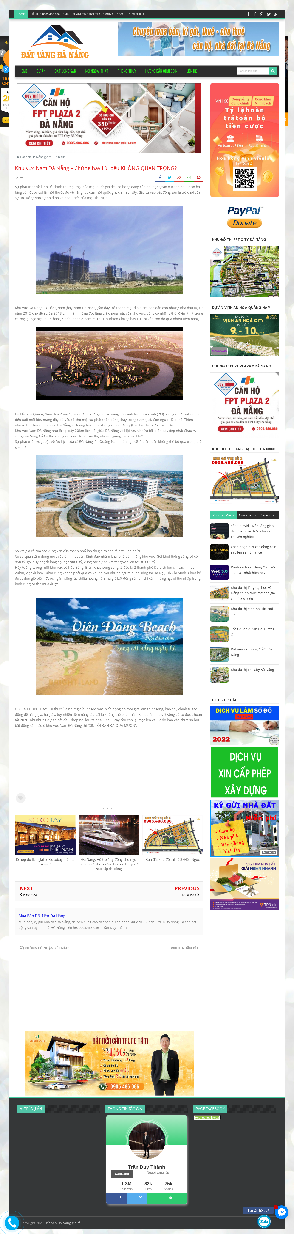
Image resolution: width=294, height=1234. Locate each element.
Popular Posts (223, 515)
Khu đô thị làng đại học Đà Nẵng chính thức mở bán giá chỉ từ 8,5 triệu (253, 593)
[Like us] (248, 14)
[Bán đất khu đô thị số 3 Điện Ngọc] (172, 853)
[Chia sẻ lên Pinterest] (198, 177)
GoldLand (122, 1174)
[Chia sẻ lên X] (169, 177)
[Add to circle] (261, 14)
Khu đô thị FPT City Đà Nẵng (252, 669)
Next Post (189, 894)
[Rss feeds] (275, 14)
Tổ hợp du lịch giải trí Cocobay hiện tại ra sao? (45, 861)
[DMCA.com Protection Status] (207, 1118)
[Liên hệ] (11, 1226)
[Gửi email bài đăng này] (189, 177)
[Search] (273, 71)
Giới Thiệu (136, 14)
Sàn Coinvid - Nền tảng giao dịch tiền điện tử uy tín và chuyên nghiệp (252, 531)
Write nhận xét (184, 948)
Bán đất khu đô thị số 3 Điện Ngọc (173, 859)
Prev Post (29, 894)
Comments (247, 515)
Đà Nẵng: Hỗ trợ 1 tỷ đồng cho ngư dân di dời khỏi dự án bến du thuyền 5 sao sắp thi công (109, 864)
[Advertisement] (109, 760)
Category (268, 515)
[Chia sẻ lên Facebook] (160, 177)
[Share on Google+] (179, 177)
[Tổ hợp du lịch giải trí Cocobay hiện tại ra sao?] (45, 853)
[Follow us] (268, 14)
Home (21, 14)
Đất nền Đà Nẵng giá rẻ (63, 1223)
